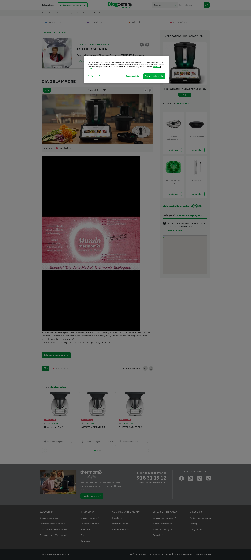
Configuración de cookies (97, 76)
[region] (126, 69)
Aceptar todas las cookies (154, 76)
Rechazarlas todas (132, 76)
